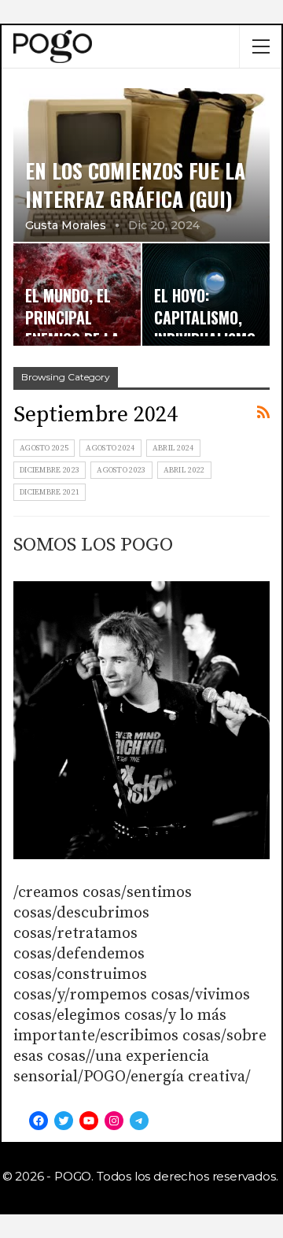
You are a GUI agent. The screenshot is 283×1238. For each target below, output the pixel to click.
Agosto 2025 (44, 448)
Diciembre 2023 (49, 470)
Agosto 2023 (121, 470)
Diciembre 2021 (49, 492)
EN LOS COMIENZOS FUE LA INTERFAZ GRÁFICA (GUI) (135, 184)
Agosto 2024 (110, 448)
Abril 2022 (184, 470)
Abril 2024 (173, 448)
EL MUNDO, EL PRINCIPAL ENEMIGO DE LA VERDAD (72, 328)
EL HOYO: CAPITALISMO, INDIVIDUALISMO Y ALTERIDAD (204, 328)
